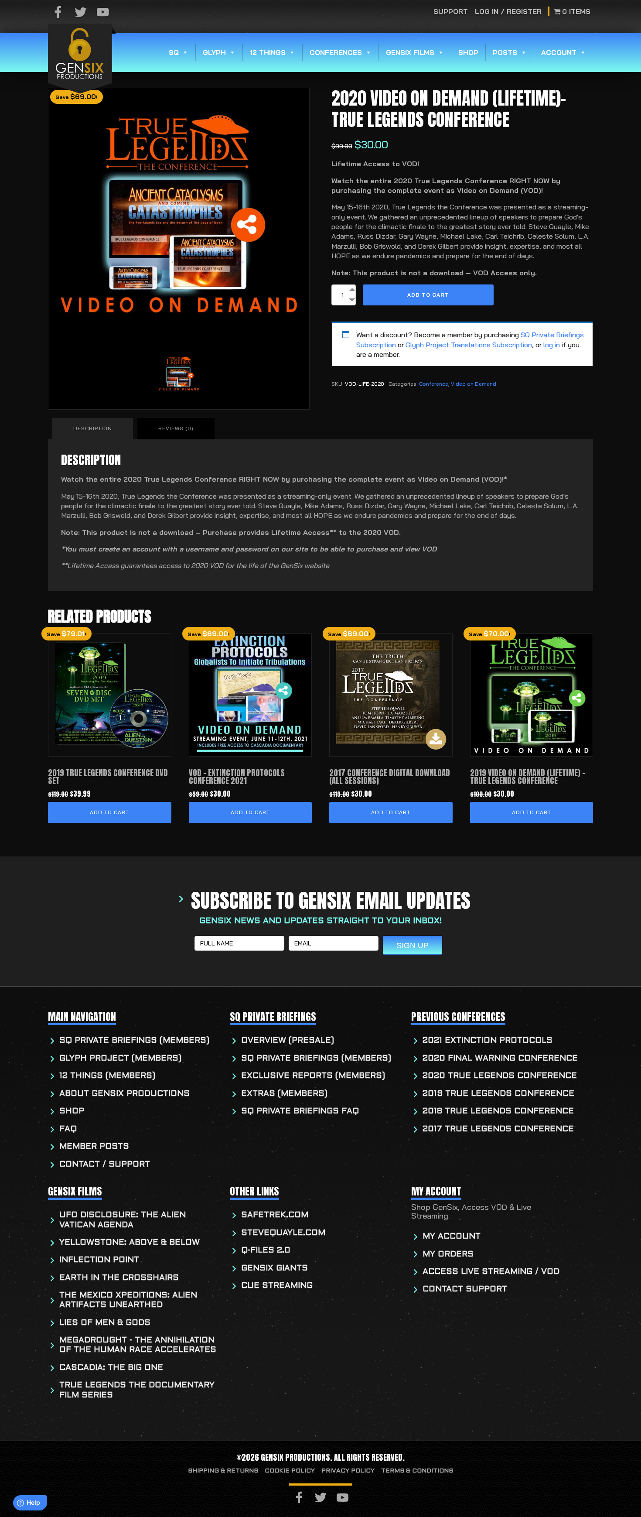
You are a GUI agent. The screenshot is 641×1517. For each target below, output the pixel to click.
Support (450, 11)
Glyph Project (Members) (120, 1058)
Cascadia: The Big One (111, 1368)
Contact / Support (104, 1164)
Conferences (336, 52)
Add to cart (428, 294)
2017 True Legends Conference (498, 1129)
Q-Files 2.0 (265, 1250)
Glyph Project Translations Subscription (469, 344)
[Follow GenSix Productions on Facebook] (58, 13)
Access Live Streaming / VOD (491, 1272)
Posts (505, 52)
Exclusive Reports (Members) (313, 1076)
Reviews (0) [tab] (176, 428)
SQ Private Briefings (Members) (134, 1040)
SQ (174, 52)
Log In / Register (508, 11)
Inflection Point (99, 1260)
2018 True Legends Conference (498, 1111)
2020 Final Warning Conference (500, 1058)
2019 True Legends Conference (498, 1094)
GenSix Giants (274, 1268)
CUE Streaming (277, 1286)
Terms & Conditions (417, 1471)
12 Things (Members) (107, 1076)
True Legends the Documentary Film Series (137, 1390)
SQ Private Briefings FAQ (300, 1111)
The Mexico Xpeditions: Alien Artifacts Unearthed (128, 1300)
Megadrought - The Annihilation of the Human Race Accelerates (137, 1345)
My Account (452, 1236)
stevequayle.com (283, 1233)
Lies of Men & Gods (104, 1323)
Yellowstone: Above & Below (129, 1242)
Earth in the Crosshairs (119, 1278)
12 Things (268, 52)
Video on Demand (473, 383)
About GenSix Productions (124, 1094)
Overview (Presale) (287, 1040)
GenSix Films (410, 52)
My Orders (448, 1254)
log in (551, 344)
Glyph (214, 52)
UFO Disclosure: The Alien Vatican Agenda (122, 1220)
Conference (433, 383)
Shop (468, 52)
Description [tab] (92, 428)
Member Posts (94, 1147)
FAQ (68, 1129)
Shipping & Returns (223, 1471)
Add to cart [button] (109, 812)
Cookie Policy (290, 1471)
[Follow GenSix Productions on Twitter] (81, 13)
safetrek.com (274, 1215)
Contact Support (465, 1289)
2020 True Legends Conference (500, 1076)
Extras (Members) (284, 1094)
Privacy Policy (348, 1471)
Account (558, 52)
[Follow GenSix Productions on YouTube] (103, 13)
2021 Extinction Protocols (487, 1040)
